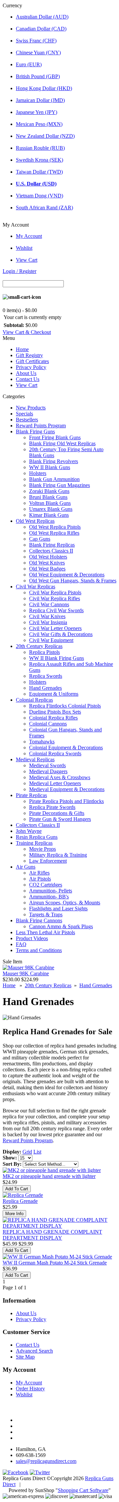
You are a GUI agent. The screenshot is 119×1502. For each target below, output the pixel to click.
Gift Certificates (32, 361)
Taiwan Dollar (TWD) (39, 172)
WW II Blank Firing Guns (56, 658)
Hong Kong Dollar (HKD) (44, 88)
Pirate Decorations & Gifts (56, 813)
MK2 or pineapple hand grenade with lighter (49, 1176)
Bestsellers (27, 419)
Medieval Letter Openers (55, 783)
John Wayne (29, 831)
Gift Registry (29, 355)
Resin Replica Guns (37, 837)
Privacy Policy (31, 367)
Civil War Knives (47, 616)
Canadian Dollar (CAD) (41, 28)
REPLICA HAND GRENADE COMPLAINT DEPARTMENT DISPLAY (52, 1235)
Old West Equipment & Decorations (66, 574)
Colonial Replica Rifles (53, 718)
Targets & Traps (45, 914)
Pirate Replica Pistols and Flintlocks (66, 801)
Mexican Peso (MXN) (39, 124)
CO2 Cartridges (45, 884)
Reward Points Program (41, 425)
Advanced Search (34, 1351)
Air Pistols (40, 879)
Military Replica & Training (58, 855)
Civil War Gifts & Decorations (61, 634)
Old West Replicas (35, 521)
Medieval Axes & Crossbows (59, 777)
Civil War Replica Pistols (55, 592)
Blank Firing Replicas (52, 545)
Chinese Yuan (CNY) (38, 52)
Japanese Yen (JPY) (36, 112)
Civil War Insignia (48, 622)
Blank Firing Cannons (39, 920)
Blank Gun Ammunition (54, 479)
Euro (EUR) (29, 64)
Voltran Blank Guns (50, 503)
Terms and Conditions (39, 950)
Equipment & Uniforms (53, 694)
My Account (29, 236)
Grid (27, 1151)
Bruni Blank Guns (48, 497)
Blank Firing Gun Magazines (59, 485)
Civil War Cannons (49, 604)
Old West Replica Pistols (55, 527)
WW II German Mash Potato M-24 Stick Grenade (55, 1262)
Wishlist (24, 248)
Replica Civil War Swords (56, 610)
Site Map (25, 1357)
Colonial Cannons (48, 723)
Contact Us (27, 379)
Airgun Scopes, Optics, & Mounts (64, 902)
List (37, 1151)
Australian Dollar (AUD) (42, 17)
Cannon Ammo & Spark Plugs (61, 926)
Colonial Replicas (34, 700)
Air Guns (25, 867)
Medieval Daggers (48, 771)
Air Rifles (39, 873)
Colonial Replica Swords (55, 753)
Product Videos (32, 938)
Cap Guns (39, 539)
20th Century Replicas (39, 646)
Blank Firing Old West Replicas (62, 443)
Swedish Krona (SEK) (39, 160)
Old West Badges (47, 568)
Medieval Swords (47, 765)
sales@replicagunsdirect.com (46, 1461)
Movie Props (42, 849)
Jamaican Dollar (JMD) (40, 100)
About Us (26, 373)
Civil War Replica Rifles (54, 598)
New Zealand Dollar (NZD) (45, 136)
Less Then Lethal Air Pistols (45, 932)
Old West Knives (47, 562)
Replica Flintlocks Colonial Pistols (65, 706)
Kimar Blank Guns (49, 515)
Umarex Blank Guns (50, 509)
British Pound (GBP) (38, 76)
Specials (24, 413)
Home (22, 349)
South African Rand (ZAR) (44, 207)
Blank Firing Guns (35, 431)
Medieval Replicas (35, 759)
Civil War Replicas (35, 586)
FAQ (21, 944)
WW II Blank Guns (49, 467)
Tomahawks (42, 741)
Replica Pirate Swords (52, 807)
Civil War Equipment (51, 640)
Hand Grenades (45, 688)
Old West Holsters (48, 557)
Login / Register (19, 271)
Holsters (37, 473)
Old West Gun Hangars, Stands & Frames (72, 580)
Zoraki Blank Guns (49, 491)
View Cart (26, 260)
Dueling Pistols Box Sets (55, 712)
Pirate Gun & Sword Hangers (60, 819)
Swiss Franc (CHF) (36, 40)
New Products (31, 407)
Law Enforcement (48, 861)
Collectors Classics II (51, 551)
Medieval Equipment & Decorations (66, 789)
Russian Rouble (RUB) (40, 148)
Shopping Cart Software (83, 1490)
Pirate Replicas (31, 795)
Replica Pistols (44, 652)
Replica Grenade (20, 1201)
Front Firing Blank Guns (55, 437)
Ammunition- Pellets (50, 890)
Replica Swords (45, 676)
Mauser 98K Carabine (26, 973)
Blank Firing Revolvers (53, 461)
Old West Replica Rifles (54, 533)
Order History (30, 1388)
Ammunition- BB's (49, 896)
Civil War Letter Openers (55, 628)
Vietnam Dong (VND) (39, 195)
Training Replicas (34, 843)
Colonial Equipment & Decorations (66, 747)
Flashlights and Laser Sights (58, 908)
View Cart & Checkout (27, 332)
